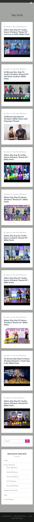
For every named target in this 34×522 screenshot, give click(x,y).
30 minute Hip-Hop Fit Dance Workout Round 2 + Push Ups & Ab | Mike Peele (17, 361)
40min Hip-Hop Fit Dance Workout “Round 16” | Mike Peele (15, 322)
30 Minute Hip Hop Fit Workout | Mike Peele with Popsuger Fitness (16, 118)
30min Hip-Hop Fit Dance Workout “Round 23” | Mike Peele (16, 199)
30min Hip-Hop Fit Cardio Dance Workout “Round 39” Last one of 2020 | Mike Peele (16, 32)
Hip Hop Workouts (20, 26)
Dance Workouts (19, 398)
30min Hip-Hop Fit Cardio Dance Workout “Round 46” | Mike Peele (16, 403)
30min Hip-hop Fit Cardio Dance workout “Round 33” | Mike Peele (16, 237)
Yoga (5, 495)
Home (6, 460)
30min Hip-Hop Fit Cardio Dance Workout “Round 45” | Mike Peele (16, 280)
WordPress (23, 516)
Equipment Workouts (10, 490)
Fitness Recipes (9, 499)
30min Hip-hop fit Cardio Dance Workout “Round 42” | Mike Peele (16, 157)
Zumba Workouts (12, 472)
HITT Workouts (11, 481)
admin (8, 26)
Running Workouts (12, 486)
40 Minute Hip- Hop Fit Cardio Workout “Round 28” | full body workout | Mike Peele (16, 75)
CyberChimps (19, 518)
